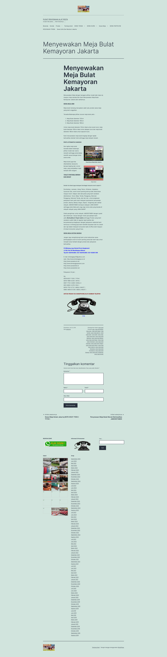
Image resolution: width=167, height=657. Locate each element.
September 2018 (75, 633)
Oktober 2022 (75, 532)
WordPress (121, 647)
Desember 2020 (75, 581)
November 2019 (75, 602)
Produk (58, 26)
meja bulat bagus (96, 331)
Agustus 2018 (75, 635)
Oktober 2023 (75, 506)
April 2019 (74, 617)
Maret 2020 (74, 593)
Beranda (45, 26)
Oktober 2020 (75, 586)
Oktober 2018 (75, 631)
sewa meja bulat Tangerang (96, 352)
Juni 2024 (74, 488)
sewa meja (100, 334)
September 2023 (75, 508)
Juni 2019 (73, 613)
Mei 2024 (73, 490)
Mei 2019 (73, 615)
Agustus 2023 (75, 510)
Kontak (52, 26)
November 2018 (75, 628)
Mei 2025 (73, 463)
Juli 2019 (73, 610)
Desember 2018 (75, 626)
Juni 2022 (74, 541)
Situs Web (66, 396)
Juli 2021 (73, 566)
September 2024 (75, 481)
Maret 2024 (74, 494)
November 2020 (75, 584)
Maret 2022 (74, 548)
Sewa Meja (102, 26)
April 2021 (74, 572)
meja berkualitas (99, 329)
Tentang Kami (68, 26)
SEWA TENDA (78, 26)
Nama (66, 387)
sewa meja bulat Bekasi (97, 338)
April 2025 (74, 465)
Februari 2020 (75, 595)
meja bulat (100, 327)
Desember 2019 (75, 599)
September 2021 (75, 561)
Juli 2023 (73, 512)
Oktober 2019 (75, 604)
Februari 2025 (75, 470)
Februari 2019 (75, 622)
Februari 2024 (75, 497)
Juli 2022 (73, 539)
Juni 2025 (74, 461)
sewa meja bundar (98, 354)
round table (94, 334)
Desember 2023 (75, 501)
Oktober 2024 (75, 479)
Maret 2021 (74, 575)
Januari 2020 (74, 597)
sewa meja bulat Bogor (91, 340)
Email (87, 387)
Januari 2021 (74, 579)
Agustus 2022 (75, 537)
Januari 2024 (74, 499)
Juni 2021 (73, 568)
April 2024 (74, 492)
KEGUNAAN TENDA (49, 29)
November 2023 (75, 503)
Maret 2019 (74, 619)
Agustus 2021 (75, 564)
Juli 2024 (73, 485)
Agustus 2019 (75, 608)
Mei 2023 (73, 517)
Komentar (67, 371)
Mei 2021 (73, 570)
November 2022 (75, 530)
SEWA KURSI (91, 26)
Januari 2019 (74, 624)
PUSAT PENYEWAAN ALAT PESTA (55, 19)
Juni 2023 (74, 514)
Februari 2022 (75, 550)
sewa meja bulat (91, 336)
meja (93, 329)
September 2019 (75, 606)
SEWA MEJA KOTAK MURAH (73, 233)
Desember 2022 (75, 528)
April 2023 (74, 519)
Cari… (100, 438)
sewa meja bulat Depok (92, 345)
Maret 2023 (74, 521)
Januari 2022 (74, 552)
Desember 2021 (75, 555)
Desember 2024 (75, 474)
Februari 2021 (75, 577)
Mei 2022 (73, 543)
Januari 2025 (74, 472)
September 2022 (75, 535)
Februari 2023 (75, 523)
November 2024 (75, 476)
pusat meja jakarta (95, 333)
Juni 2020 (74, 590)
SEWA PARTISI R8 (115, 26)
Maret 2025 (74, 468)
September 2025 (75, 459)
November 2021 (75, 557)
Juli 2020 (73, 588)
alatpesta (68, 329)
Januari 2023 (74, 526)
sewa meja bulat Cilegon (97, 343)
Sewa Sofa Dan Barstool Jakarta (67, 29)
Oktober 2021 (75, 559)
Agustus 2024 (75, 483)
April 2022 (74, 546)
